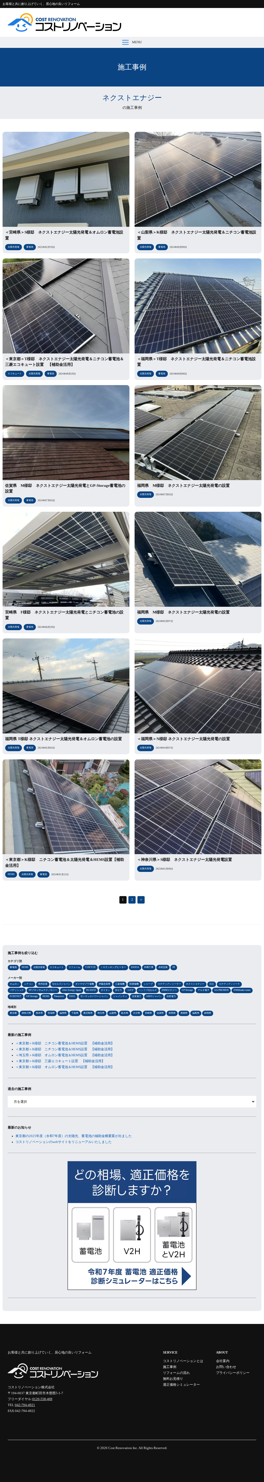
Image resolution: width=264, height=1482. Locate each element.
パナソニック (17, 990)
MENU (137, 42)
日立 (211, 984)
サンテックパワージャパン (94, 996)
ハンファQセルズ (148, 990)
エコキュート (57, 967)
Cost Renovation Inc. (123, 1448)
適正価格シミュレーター (181, 1384)
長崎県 (183, 1013)
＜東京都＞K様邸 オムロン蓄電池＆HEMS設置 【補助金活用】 (64, 1067)
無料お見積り (173, 1379)
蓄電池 (13, 967)
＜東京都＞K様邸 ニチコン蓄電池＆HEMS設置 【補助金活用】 (64, 1043)
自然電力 (171, 996)
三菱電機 (120, 984)
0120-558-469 (42, 1399)
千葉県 (74, 1013)
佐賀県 (160, 1013)
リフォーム (74, 967)
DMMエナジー (169, 990)
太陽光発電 (39, 967)
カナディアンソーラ (229, 984)
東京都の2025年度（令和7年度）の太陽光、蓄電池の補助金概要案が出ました (73, 1136)
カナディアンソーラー (169, 984)
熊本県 (39, 1013)
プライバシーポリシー (233, 1373)
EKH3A (135, 967)
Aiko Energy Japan (71, 990)
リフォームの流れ (176, 1373)
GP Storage (187, 990)
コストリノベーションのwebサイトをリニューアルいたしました (63, 1142)
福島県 (195, 1013)
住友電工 (136, 996)
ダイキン (105, 990)
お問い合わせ (226, 1367)
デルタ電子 (203, 990)
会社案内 (222, 1361)
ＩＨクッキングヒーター (113, 967)
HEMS (25, 967)
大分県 (136, 1013)
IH (173, 967)
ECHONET (15, 996)
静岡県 (207, 1013)
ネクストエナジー (195, 984)
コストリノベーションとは (183, 1361)
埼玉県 (100, 1013)
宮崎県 (148, 1013)
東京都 (13, 1013)
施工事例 (169, 1367)
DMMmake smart (242, 990)
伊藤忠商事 (104, 984)
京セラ (118, 990)
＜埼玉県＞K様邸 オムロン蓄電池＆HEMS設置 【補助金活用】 (64, 1055)
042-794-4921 (25, 1405)
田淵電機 (134, 984)
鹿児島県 (88, 1013)
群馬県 (172, 1013)
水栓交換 (163, 967)
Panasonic (59, 996)
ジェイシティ (120, 996)
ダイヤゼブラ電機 (84, 984)
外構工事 (148, 967)
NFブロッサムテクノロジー (43, 990)
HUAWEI (91, 990)
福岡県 (63, 1013)
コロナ (130, 990)
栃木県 (124, 1013)
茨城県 (51, 1013)
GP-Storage (32, 996)
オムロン (14, 984)
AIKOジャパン (154, 996)
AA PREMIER (221, 990)
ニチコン (28, 984)
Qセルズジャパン (61, 984)
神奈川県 (26, 1013)
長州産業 (42, 984)
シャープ (148, 984)
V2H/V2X (90, 967)
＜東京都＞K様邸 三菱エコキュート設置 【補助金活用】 (60, 1061)
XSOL (72, 996)
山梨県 (112, 1013)
